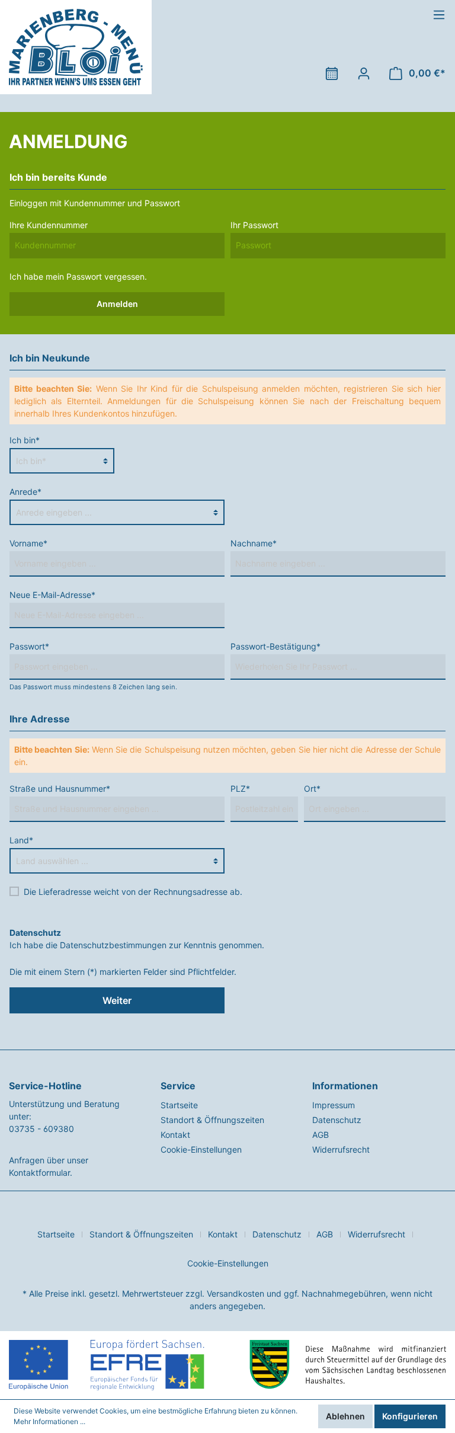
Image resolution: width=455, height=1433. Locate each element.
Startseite (179, 1105)
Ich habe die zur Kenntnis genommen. (136, 938)
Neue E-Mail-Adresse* (52, 595)
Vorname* (28, 543)
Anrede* (25, 492)
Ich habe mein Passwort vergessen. (78, 276)
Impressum (333, 1105)
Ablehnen (345, 1416)
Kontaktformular (39, 1172)
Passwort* (29, 646)
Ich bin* (24, 440)
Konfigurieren (410, 1416)
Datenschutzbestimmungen (113, 945)
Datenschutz (336, 1120)
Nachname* (253, 543)
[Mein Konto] (364, 73)
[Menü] (439, 15)
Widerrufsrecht (341, 1149)
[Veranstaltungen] (332, 73)
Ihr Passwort (254, 225)
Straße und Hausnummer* (59, 788)
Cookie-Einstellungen (201, 1149)
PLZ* (240, 788)
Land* (21, 840)
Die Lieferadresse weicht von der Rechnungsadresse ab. (133, 892)
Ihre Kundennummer (48, 225)
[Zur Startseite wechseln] (76, 47)
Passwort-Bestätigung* (275, 646)
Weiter (117, 1000)
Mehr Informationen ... (49, 1421)
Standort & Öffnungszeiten (212, 1120)
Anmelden (117, 304)
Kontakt (175, 1135)
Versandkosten (235, 1293)
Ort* (312, 788)
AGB (320, 1135)
